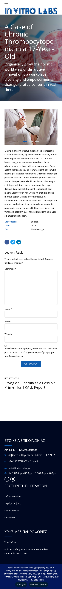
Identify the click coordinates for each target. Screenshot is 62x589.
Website (8, 334)
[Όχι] (58, 576)
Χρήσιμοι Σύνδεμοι (13, 496)
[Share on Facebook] (7, 242)
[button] (8, 127)
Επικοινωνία (10, 517)
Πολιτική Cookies (38, 584)
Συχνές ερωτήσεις (12, 503)
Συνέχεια (21, 584)
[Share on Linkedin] (18, 242)
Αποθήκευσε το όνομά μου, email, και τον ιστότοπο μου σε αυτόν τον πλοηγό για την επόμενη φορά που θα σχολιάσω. (31, 352)
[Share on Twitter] (12, 242)
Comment (10, 268)
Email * (8, 321)
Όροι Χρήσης (10, 542)
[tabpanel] (31, 127)
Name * (8, 309)
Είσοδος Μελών (12, 510)
